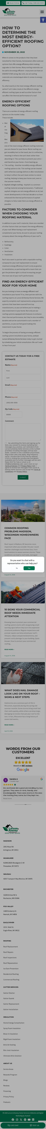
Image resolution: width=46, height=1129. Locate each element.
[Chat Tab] (23, 564)
